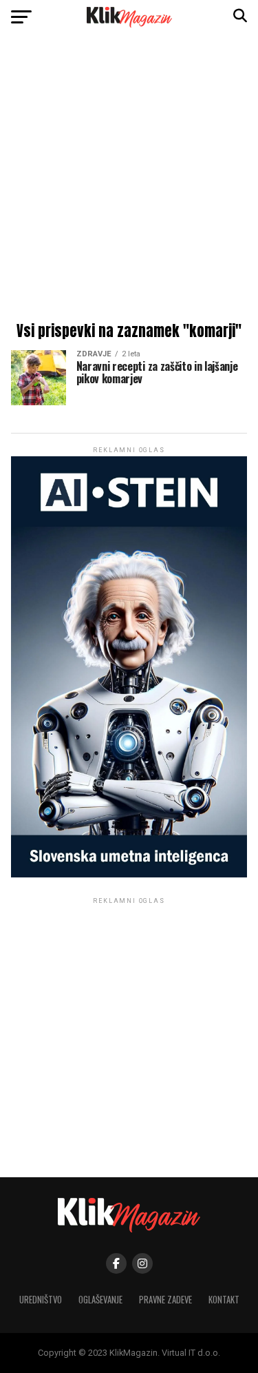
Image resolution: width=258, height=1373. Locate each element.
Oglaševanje (100, 1299)
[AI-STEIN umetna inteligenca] (129, 874)
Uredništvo (40, 1299)
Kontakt (223, 1299)
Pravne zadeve (165, 1299)
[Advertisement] (129, 181)
